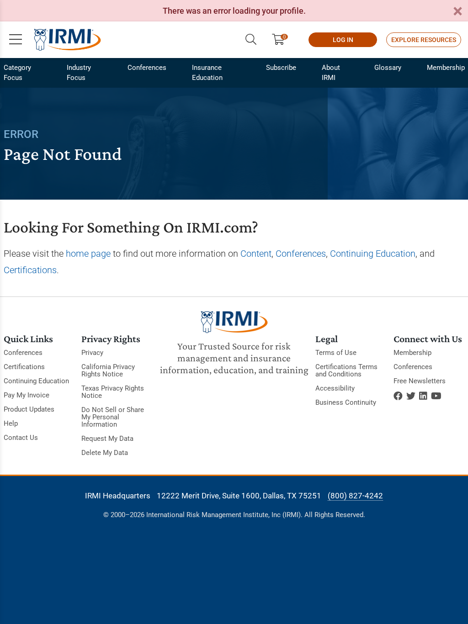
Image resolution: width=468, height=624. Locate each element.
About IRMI (331, 72)
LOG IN (343, 39)
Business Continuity (345, 402)
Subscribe (281, 67)
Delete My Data (104, 453)
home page (88, 253)
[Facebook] (398, 396)
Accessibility (335, 388)
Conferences (147, 67)
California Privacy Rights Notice (108, 370)
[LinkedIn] (423, 396)
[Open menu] (16, 40)
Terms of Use (335, 353)
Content (255, 253)
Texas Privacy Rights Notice (112, 392)
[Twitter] (410, 396)
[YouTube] (436, 396)
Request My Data (107, 438)
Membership (446, 67)
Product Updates (29, 409)
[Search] (251, 40)
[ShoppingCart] (281, 40)
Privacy (92, 353)
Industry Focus (79, 72)
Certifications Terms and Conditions (346, 370)
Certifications (30, 269)
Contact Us (21, 438)
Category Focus (17, 72)
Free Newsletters (420, 381)
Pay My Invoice (26, 395)
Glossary (387, 67)
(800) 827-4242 (355, 495)
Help (11, 423)
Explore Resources (423, 39)
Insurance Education (207, 72)
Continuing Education (372, 253)
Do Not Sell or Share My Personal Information (112, 417)
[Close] (457, 12)
